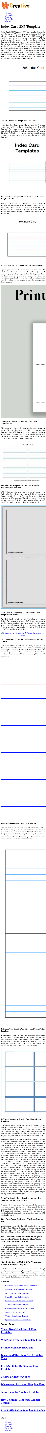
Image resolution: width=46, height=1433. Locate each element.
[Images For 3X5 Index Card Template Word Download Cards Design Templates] (23, 933)
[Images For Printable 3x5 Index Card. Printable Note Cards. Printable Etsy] (23, 351)
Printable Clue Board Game (17, 1347)
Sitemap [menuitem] (8, 21)
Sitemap (8, 1430)
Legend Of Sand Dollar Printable (17, 1297)
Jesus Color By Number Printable (20, 1392)
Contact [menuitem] (8, 13)
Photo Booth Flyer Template (15, 1312)
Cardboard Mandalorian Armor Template (19, 1308)
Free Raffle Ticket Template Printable (23, 1410)
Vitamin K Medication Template (16, 1305)
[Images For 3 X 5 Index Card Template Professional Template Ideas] (23, 239)
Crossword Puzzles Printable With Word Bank (21, 1286)
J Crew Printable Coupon (15, 1376)
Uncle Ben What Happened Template (18, 1289)
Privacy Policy (10, 1428)
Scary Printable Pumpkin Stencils (17, 1293)
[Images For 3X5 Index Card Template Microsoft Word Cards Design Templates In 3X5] (23, 166)
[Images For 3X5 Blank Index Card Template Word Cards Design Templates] (23, 1082)
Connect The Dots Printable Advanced (19, 1301)
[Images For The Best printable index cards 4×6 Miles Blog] (23, 739)
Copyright (9, 1424)
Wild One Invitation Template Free (21, 1339)
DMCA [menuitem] (8, 17)
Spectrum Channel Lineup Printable (18, 1320)
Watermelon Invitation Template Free (23, 1384)
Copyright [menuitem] (9, 15)
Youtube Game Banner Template (16, 1316)
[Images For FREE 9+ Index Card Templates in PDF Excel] (23, 89)
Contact (8, 1422)
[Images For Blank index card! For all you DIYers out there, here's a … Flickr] (23, 634)
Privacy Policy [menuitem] (10, 19)
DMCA (8, 1426)
